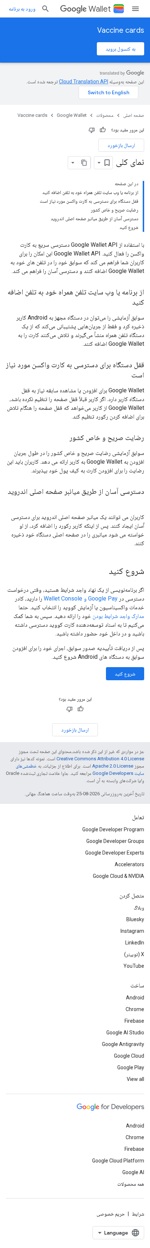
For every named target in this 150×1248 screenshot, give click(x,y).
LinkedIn (134, 943)
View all (135, 1079)
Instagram (132, 931)
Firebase (134, 1021)
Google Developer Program (113, 829)
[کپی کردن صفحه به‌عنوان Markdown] (84, 163)
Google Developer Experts (114, 853)
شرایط (138, 1214)
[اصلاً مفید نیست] (91, 129)
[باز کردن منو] (135, 8)
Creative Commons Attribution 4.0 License (100, 758)
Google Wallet (72, 115)
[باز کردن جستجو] (45, 8)
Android (135, 998)
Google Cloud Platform (118, 1161)
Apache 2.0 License (112, 766)
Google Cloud (129, 1056)
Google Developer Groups (115, 841)
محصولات (105, 115)
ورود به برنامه (22, 9)
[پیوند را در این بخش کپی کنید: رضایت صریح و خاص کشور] (62, 438)
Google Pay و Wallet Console (81, 598)
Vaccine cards (120, 30)
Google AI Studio (125, 1032)
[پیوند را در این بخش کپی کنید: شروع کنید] (101, 571)
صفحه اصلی (133, 115)
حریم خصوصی (110, 1214)
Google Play (130, 1067)
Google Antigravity (123, 1044)
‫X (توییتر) (134, 954)
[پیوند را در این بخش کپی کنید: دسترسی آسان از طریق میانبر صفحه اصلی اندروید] (137, 502)
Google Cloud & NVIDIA (118, 876)
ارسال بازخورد (121, 145)
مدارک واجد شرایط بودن (118, 616)
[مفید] (102, 129)
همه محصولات (130, 1184)
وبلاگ (139, 908)
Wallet (99, 9)
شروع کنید (125, 673)
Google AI (133, 1172)
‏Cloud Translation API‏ (83, 81)
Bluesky (135, 919)
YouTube (133, 966)
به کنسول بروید (120, 48)
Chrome (135, 1009)
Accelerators (129, 864)
